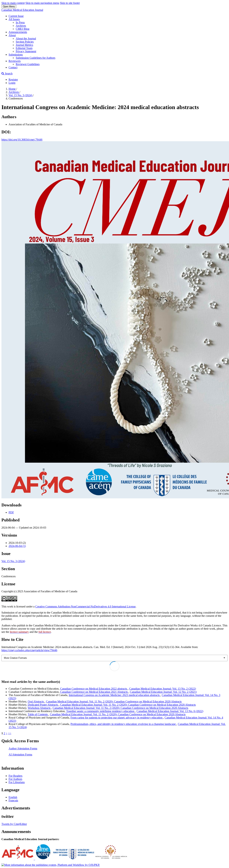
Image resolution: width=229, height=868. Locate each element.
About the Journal (26, 38)
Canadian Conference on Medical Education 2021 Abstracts (94, 691)
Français (13, 800)
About (12, 35)
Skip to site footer (70, 2)
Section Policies (25, 41)
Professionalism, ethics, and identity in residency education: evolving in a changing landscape (123, 724)
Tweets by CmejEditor (14, 824)
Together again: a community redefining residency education (100, 711)
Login (12, 82)
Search (8, 73)
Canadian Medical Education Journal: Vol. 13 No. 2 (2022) (162, 688)
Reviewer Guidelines (28, 64)
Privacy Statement (26, 51)
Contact (13, 67)
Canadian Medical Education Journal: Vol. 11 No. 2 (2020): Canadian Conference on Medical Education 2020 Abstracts (114, 701)
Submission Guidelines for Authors (35, 57)
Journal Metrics (24, 44)
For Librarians (17, 782)
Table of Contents (38, 714)
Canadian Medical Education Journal (22, 9)
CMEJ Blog (22, 28)
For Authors (15, 779)
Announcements (18, 32)
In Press (20, 22)
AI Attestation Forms (20, 754)
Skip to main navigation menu (42, 2)
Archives (21, 25)
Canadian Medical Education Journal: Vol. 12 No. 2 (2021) (163, 691)
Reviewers (15, 60)
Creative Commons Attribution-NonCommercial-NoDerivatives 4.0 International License (85, 606)
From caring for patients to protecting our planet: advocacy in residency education (116, 717)
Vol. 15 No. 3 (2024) (21, 95)
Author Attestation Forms (23, 748)
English (13, 797)
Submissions (16, 54)
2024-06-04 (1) (17, 545)
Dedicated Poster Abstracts (43, 704)
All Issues (14, 19)
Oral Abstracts (36, 701)
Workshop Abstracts (39, 707)
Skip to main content (13, 2)
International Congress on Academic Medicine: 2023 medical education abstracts (114, 695)
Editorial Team (24, 48)
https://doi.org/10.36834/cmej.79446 (21, 139)
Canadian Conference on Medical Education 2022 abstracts (94, 688)
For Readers (15, 775)
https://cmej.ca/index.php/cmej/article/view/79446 (29, 650)
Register (13, 79)
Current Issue (16, 15)
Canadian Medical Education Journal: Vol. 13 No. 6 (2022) (170, 711)
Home (12, 88)
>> (9, 733)
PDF (11, 512)
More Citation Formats (15, 658)
